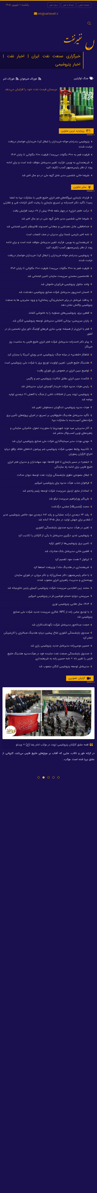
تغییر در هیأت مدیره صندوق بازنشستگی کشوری (63, 527)
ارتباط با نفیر (68, 5)
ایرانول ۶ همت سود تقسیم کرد (72, 559)
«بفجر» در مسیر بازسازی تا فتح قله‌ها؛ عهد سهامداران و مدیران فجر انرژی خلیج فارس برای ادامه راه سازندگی (50, 464)
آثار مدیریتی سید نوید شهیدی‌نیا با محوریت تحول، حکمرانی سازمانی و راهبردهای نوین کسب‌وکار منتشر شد (51, 430)
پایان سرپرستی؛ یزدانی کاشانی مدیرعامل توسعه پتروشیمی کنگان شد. (51, 321)
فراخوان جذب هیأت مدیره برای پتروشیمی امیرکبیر (62, 483)
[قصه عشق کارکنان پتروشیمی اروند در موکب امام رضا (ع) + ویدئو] (48, 713)
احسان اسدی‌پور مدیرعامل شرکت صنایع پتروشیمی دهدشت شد (54, 292)
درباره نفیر (53, 5)
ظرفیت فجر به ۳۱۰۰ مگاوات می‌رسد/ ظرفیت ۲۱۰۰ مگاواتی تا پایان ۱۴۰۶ (50, 154)
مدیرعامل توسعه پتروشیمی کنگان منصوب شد (64, 666)
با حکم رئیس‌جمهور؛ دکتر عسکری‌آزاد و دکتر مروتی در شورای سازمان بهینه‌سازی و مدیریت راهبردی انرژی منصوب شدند (53, 577)
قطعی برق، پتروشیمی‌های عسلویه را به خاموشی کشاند (59, 313)
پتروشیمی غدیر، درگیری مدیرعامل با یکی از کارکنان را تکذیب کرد (54, 535)
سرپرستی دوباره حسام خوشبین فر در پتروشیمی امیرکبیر (59, 596)
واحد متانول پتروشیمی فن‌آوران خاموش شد (65, 284)
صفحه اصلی (84, 5)
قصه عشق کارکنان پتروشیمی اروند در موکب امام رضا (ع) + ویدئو (52, 744)
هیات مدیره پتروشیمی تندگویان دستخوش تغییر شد (61, 407)
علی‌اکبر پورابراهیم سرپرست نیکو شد (69, 499)
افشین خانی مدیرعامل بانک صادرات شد (67, 551)
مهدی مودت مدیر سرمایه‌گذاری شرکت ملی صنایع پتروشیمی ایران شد (51, 441)
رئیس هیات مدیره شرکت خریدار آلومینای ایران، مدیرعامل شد (55, 386)
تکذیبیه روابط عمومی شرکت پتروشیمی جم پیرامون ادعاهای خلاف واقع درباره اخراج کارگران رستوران (48, 451)
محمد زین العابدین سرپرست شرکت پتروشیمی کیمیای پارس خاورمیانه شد (48, 588)
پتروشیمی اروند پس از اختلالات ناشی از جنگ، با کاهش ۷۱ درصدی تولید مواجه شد (50, 396)
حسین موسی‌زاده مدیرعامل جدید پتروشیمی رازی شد (60, 646)
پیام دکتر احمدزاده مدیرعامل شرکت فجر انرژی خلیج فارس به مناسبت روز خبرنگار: (50, 344)
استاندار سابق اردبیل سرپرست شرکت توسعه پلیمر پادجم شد (56, 491)
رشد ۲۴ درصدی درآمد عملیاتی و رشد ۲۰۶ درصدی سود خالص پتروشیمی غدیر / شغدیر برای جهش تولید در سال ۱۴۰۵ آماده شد (47, 517)
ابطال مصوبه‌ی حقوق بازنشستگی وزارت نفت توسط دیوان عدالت (53, 475)
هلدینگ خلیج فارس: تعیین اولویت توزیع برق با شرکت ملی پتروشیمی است (47, 363)
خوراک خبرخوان (28, 79)
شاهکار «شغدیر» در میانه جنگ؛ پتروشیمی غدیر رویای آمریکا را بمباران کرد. (48, 354)
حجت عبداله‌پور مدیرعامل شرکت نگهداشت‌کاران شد (61, 625)
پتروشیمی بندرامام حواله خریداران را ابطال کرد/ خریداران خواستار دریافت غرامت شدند (50, 144)
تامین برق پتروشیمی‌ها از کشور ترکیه (69, 543)
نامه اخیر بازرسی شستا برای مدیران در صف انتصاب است (58, 234)
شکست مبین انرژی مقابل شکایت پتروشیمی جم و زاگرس (58, 378)
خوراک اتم (9, 79)
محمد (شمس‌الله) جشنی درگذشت (70, 506)
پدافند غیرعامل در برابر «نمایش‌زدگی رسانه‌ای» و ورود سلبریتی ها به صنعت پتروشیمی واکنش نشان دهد (48, 302)
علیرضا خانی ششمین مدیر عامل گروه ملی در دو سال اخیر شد (56, 175)
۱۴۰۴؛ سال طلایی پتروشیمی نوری (71, 604)
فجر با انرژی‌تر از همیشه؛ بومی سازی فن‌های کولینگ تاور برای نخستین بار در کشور (48, 331)
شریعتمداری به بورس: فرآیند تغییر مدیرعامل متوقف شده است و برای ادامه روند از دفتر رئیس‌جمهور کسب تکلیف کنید (49, 165)
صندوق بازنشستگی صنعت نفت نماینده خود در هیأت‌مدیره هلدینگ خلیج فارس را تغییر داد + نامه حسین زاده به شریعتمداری (49, 656)
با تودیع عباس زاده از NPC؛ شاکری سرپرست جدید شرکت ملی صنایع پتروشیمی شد (52, 614)
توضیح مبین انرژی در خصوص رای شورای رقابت (63, 370)
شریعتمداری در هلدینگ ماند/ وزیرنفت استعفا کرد (62, 567)
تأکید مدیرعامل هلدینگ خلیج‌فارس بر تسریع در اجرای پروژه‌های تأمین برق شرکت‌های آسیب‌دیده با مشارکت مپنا (49, 417)
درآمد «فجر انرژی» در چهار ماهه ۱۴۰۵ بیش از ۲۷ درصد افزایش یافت (51, 211)
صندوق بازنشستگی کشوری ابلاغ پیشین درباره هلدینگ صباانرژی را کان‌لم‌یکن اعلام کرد (48, 635)
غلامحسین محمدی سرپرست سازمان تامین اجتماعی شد (59, 276)
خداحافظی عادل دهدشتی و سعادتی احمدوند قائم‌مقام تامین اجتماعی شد (48, 226)
